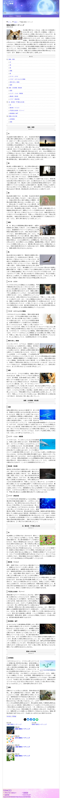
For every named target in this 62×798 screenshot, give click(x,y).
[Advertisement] (31, 777)
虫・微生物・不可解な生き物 (16, 102)
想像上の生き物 (13, 116)
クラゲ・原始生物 (14, 99)
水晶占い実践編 (12, 716)
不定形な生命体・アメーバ (17, 110)
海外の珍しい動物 (14, 82)
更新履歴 (25, 793)
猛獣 (11, 85)
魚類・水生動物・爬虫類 (15, 87)
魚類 (11, 90)
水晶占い (11, 16)
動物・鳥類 (12, 59)
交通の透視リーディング (22, 729)
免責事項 (7, 795)
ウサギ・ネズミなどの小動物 (17, 79)
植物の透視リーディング (39, 724)
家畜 (11, 70)
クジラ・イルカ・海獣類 (16, 93)
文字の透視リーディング (22, 738)
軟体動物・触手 (14, 113)
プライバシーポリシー (10, 793)
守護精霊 (18, 16)
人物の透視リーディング (14, 724)
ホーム (5, 16)
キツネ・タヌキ (14, 76)
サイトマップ (26, 795)
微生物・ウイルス (14, 107)
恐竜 (11, 122)
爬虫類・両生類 (14, 96)
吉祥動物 (12, 119)
